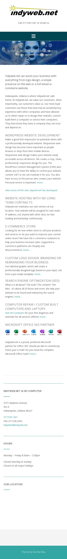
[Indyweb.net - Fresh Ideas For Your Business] (33, 11)
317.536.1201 (29, 22)
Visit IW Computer (14, 312)
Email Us (44, 22)
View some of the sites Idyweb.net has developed (31, 190)
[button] (33, 36)
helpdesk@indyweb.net (15, 425)
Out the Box (39, 551)
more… (40, 182)
